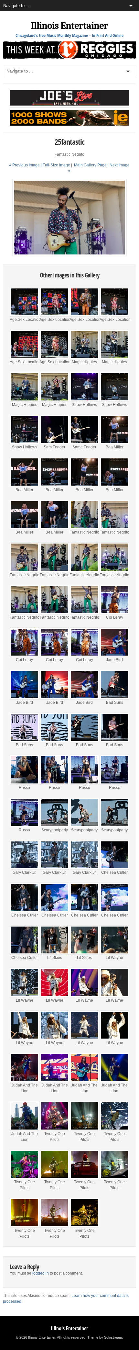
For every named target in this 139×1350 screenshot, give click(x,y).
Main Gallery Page (90, 165)
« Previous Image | (26, 165)
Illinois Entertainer (69, 25)
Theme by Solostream (104, 1337)
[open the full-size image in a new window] (69, 255)
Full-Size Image (56, 165)
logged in (40, 1273)
